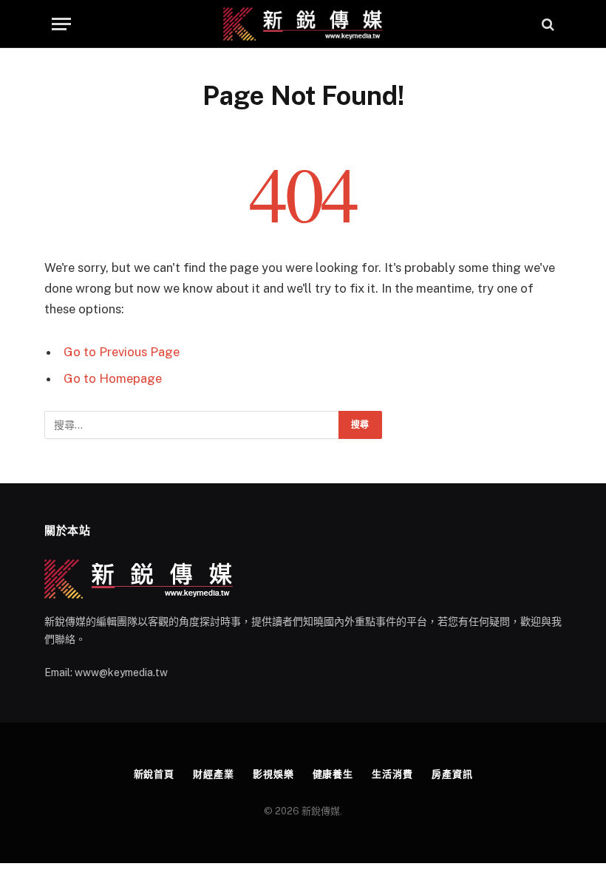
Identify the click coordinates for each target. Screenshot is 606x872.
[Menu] (61, 24)
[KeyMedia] (303, 24)
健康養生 (333, 774)
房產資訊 (452, 774)
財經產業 (213, 774)
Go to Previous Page (122, 351)
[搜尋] (546, 24)
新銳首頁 (154, 774)
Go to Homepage (113, 378)
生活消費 (392, 774)
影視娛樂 (273, 774)
